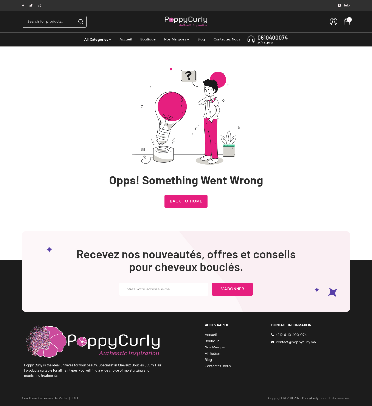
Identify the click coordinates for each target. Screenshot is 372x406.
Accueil (125, 39)
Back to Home (186, 201)
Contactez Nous (227, 39)
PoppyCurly (310, 398)
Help (346, 5)
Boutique (148, 39)
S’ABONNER (232, 289)
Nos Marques (175, 39)
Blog (201, 39)
